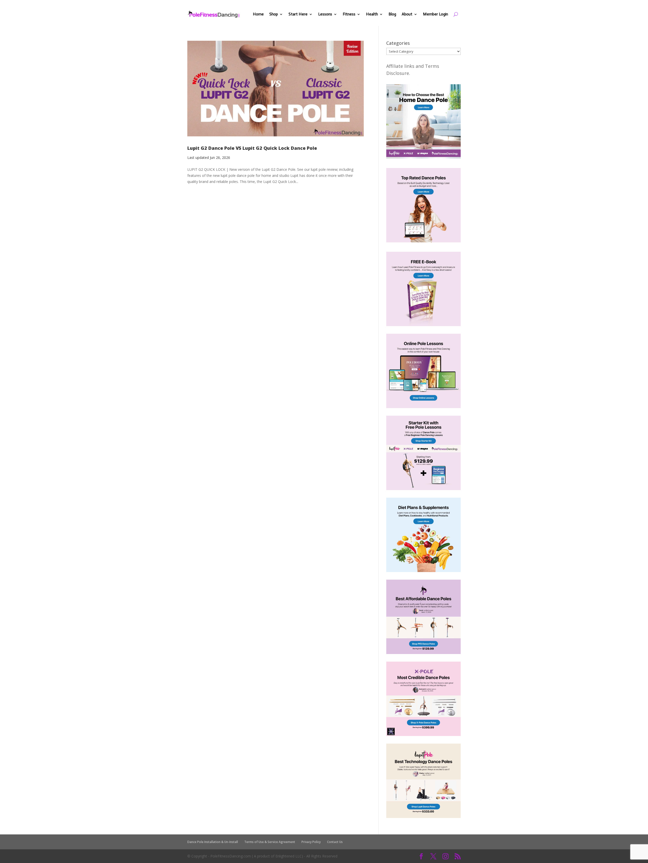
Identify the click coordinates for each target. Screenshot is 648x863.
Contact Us (335, 842)
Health (372, 14)
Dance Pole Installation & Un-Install (212, 842)
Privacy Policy (311, 842)
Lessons (325, 14)
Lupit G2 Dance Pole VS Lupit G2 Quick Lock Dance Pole (252, 148)
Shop (273, 14)
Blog (392, 14)
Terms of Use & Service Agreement (269, 842)
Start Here (298, 14)
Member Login (435, 14)
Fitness (349, 14)
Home (258, 14)
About (407, 14)
